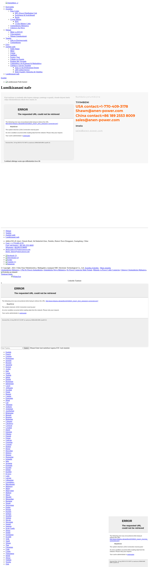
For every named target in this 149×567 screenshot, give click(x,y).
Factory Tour (15, 57)
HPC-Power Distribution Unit (26, 13)
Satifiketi (13, 55)
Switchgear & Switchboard (25, 15)
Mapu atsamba (105, 268)
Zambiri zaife (10, 47)
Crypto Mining (15, 19)
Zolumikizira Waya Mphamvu (55, 270)
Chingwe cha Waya (17, 28)
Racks (17, 17)
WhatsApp (17, 276)
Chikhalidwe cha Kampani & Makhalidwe (25, 63)
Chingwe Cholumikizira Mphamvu (133, 270)
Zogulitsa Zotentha (92, 268)
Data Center (14, 11)
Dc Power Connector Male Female (79, 270)
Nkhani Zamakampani (18, 36)
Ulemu (12, 53)
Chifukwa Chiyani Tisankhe (20, 66)
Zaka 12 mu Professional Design (27, 68)
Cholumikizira (15, 42)
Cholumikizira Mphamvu (19, 26)
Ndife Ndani (14, 49)
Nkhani (8, 30)
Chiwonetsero (15, 34)
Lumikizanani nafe (12, 74)
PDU (17, 21)
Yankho (8, 38)
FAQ (7, 45)
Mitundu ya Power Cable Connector (106, 270)
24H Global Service (22, 70)
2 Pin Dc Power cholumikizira (31, 270)
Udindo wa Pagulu (17, 59)
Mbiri (12, 51)
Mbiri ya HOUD (16, 32)
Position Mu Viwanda (18, 61)
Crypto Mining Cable (23, 24)
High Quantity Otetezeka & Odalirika (28, 72)
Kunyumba (10, 7)
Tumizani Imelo (6, 274)
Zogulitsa (9, 9)
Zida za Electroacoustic (18, 40)
